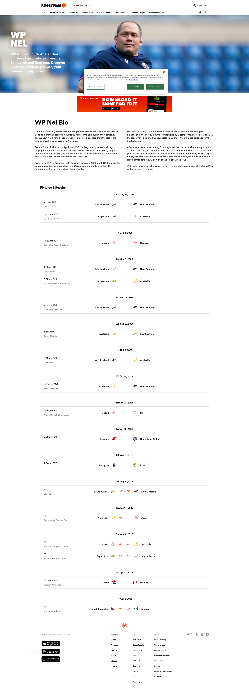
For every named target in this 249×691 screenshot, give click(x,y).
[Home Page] (54, 5)
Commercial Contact (163, 671)
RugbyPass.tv (138, 645)
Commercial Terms (162, 655)
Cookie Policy (160, 650)
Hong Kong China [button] (150, 439)
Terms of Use (159, 645)
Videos (114, 661)
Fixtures (114, 645)
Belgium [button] (104, 439)
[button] (124, 204)
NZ (134, 676)
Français (136, 682)
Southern (136, 666)
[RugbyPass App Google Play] (67, 652)
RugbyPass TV (122, 12)
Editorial (157, 676)
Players (109, 12)
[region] (125, 81)
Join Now (137, 639)
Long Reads (73, 12)
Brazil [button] (143, 465)
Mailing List (137, 650)
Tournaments (87, 12)
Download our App (157, 12)
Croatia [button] (105, 582)
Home (113, 639)
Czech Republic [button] (99, 608)
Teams (99, 12)
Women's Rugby (138, 12)
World (135, 671)
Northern (136, 660)
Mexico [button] (144, 582)
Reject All (135, 87)
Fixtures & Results (57, 12)
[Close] (164, 72)
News (44, 12)
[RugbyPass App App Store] (67, 644)
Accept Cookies (155, 87)
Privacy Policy (160, 639)
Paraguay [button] (104, 465)
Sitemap (114, 666)
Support (157, 666)
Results (114, 650)
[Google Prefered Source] (67, 659)
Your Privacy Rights (96, 87)
